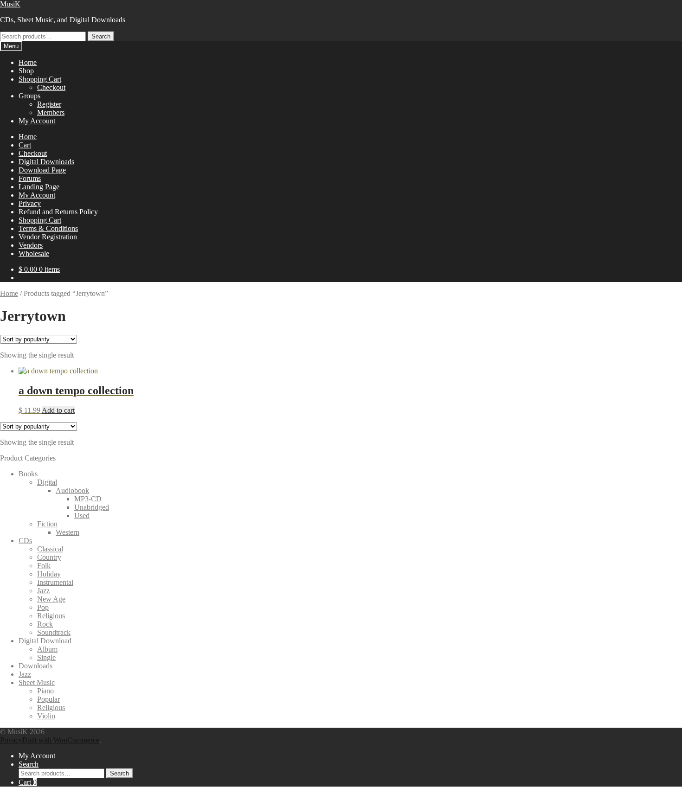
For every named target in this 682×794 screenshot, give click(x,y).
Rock (45, 624)
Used (82, 515)
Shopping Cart (40, 79)
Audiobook (72, 490)
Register (49, 104)
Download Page (42, 170)
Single (46, 657)
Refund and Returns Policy (58, 212)
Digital (47, 482)
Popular (48, 699)
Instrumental (55, 582)
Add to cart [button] (58, 410)
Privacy (30, 203)
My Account (37, 121)
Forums (30, 178)
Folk (44, 566)
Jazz (43, 591)
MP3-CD (88, 499)
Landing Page (39, 187)
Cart (25, 145)
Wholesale (34, 253)
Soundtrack (54, 632)
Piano (45, 691)
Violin (46, 716)
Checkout (51, 87)
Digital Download (45, 641)
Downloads (35, 666)
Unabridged (91, 507)
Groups (29, 96)
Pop (43, 607)
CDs (25, 540)
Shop (26, 71)
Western (67, 532)
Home (28, 62)
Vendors (31, 245)
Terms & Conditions (48, 228)
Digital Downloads (46, 162)
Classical (50, 549)
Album (47, 649)
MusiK (10, 4)
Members (50, 112)
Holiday (49, 574)
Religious (51, 616)
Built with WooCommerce (60, 740)
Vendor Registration (48, 237)
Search (100, 36)
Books (28, 474)
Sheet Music (37, 682)
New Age (51, 599)
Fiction (47, 524)
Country (49, 557)
